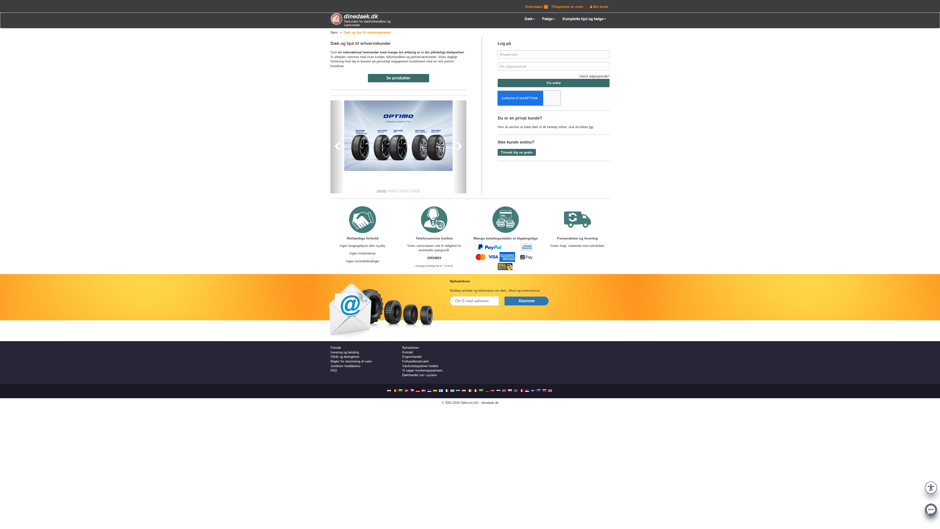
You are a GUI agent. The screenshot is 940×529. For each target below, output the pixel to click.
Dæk (528, 19)
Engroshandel (412, 357)
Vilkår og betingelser (344, 357)
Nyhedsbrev (410, 347)
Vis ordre (554, 83)
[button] (931, 487)
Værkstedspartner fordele (420, 366)
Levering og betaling (344, 352)
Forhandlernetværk (415, 361)
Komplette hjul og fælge (583, 19)
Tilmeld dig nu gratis (517, 152)
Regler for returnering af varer (351, 361)
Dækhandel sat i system (419, 375)
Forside (335, 347)
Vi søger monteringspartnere (422, 370)
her (591, 127)
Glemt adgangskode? (594, 76)
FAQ (333, 370)
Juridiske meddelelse (345, 366)
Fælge (547, 19)
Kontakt (407, 352)
